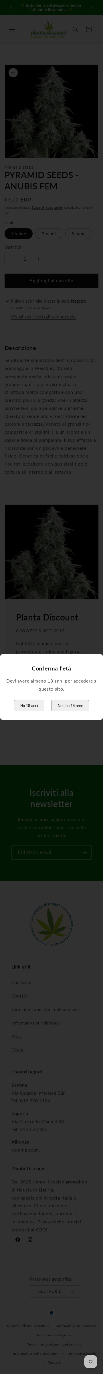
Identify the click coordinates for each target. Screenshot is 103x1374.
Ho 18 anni (29, 706)
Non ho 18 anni (70, 706)
